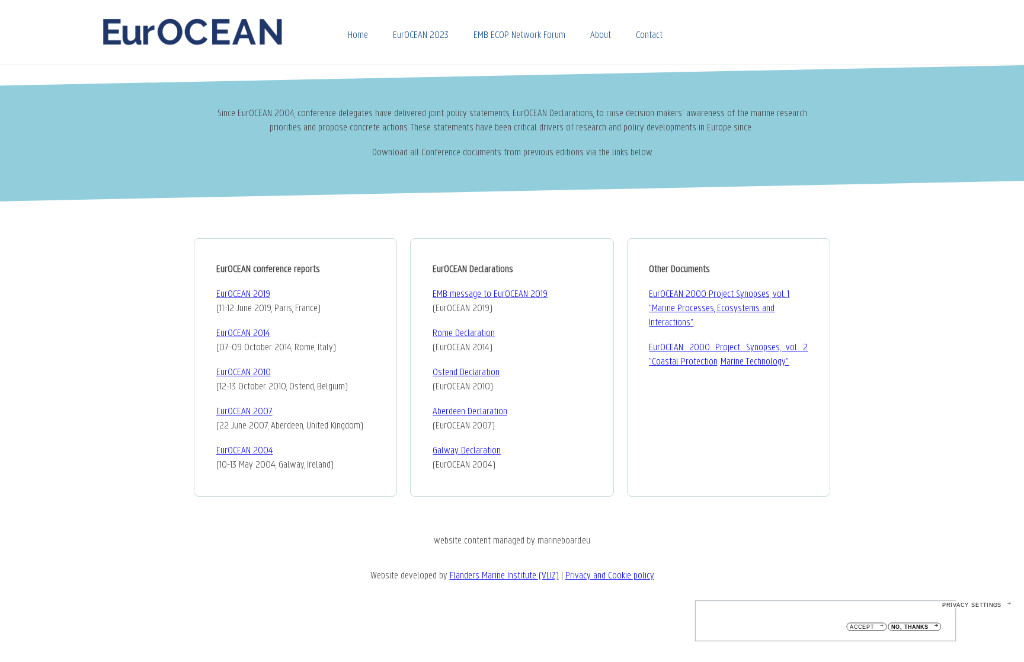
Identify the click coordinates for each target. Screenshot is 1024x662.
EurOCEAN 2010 (243, 372)
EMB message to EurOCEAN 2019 (490, 294)
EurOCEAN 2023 (421, 35)
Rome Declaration (464, 333)
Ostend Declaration (466, 372)
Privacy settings (971, 605)
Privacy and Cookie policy (609, 576)
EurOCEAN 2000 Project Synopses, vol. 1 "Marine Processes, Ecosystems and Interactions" (719, 308)
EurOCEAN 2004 (244, 451)
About (600, 35)
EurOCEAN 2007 (244, 412)
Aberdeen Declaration (470, 412)
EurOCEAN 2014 (243, 333)
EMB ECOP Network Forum (519, 35)
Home (358, 35)
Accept (862, 627)
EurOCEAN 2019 (243, 294)
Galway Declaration (467, 451)
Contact (649, 35)
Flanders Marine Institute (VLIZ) (504, 576)
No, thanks (910, 627)
